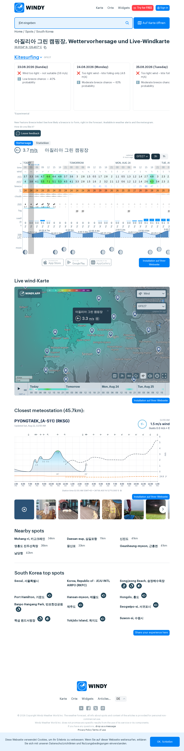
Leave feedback (30, 133)
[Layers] (115, 376)
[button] (45, 47)
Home (18, 31)
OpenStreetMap (151, 381)
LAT (19, 237)
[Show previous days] (25, 390)
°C (20, 190)
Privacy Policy (85, 730)
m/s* (19, 181)
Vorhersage (23, 143)
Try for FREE (144, 8)
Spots (29, 31)
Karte (99, 7)
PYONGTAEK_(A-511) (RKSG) (42, 421)
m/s (34, 150)
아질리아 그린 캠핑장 (66, 150)
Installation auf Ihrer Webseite (154, 262)
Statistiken (42, 143)
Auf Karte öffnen (153, 23)
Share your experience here (151, 632)
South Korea (44, 31)
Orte (110, 7)
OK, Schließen (164, 741)
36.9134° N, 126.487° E (28, 47)
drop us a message (105, 726)
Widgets (124, 7)
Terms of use (99, 730)
